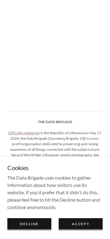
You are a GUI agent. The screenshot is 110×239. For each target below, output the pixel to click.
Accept (80, 224)
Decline (29, 224)
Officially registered (24, 133)
